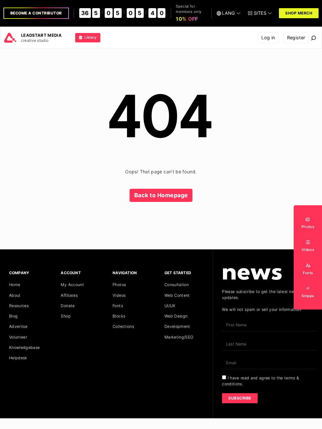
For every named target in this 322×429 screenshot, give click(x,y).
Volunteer (18, 337)
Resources (19, 305)
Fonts (118, 305)
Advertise (18, 326)
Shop (65, 316)
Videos (119, 295)
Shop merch (298, 13)
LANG (228, 13)
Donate (68, 305)
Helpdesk (18, 358)
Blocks (119, 316)
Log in (268, 37)
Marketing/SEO (179, 337)
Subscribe (239, 398)
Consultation (176, 284)
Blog (13, 316)
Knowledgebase (24, 347)
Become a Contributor (36, 13)
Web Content (177, 295)
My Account (72, 284)
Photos (119, 284)
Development (177, 326)
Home (14, 284)
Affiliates (69, 295)
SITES (260, 13)
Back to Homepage (161, 195)
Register (296, 37)
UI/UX (169, 305)
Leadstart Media (41, 35)
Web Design (176, 316)
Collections (123, 326)
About (15, 295)
